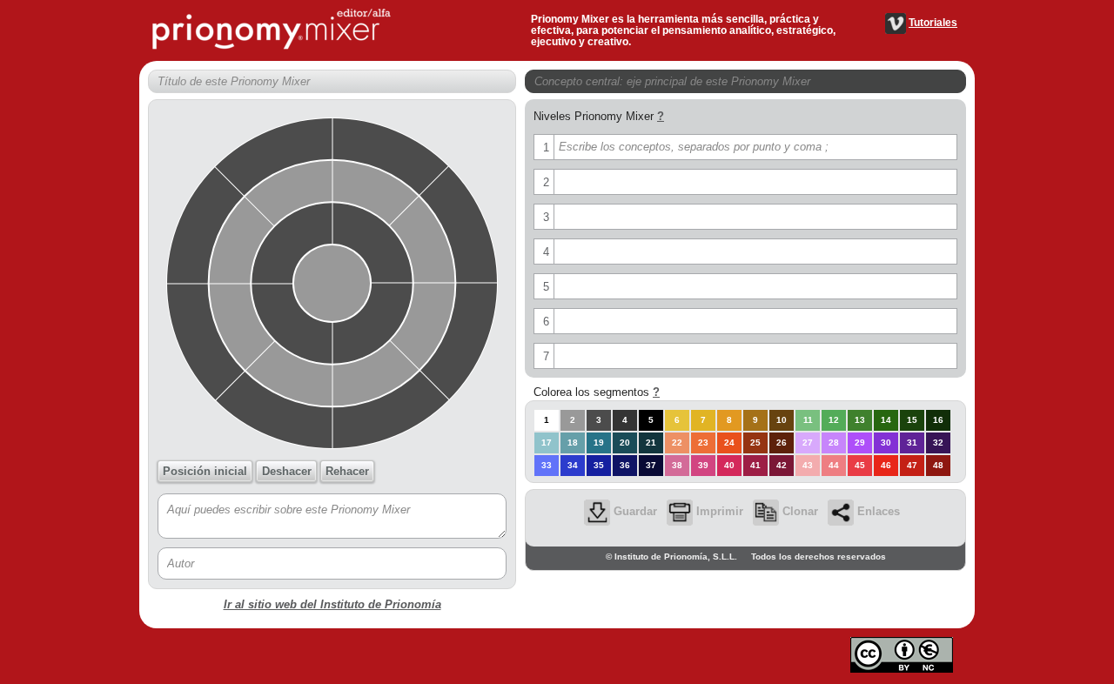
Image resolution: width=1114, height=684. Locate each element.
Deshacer (287, 471)
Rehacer (347, 471)
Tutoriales (933, 22)
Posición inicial (205, 471)
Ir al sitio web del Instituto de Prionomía (332, 604)
